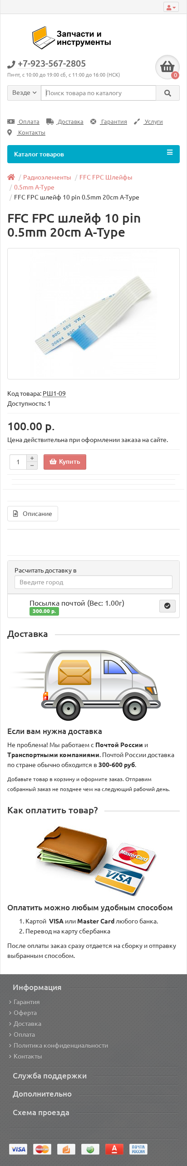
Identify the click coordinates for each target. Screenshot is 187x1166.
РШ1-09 (54, 393)
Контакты (31, 132)
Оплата (28, 121)
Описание (37, 513)
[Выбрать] (167, 606)
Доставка (70, 121)
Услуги (153, 121)
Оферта (25, 1012)
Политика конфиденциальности (61, 1045)
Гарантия (113, 121)
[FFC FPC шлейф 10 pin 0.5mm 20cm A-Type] (93, 313)
